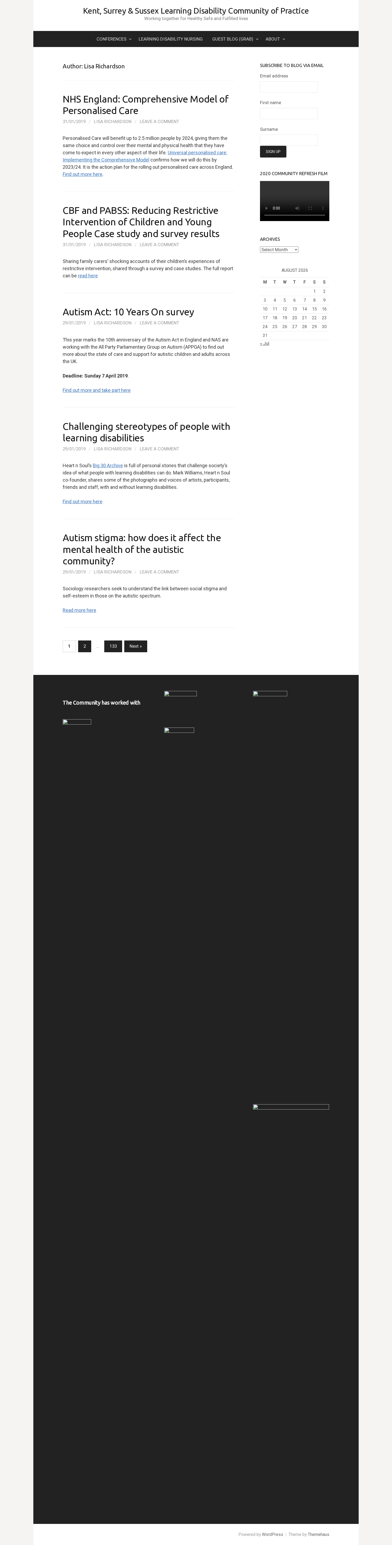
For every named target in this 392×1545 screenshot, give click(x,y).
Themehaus (318, 1534)
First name (270, 102)
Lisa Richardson (112, 121)
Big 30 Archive (108, 465)
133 (113, 646)
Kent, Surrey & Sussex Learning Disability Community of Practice (196, 10)
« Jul (264, 343)
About (273, 39)
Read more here (79, 610)
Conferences (111, 39)
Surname (269, 129)
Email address (274, 75)
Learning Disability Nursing (171, 39)
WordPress (272, 1534)
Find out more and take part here (97, 390)
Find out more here (82, 174)
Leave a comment (159, 121)
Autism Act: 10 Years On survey (128, 311)
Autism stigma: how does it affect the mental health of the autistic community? (142, 549)
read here (88, 275)
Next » (136, 646)
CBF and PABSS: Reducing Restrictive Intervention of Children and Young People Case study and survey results (141, 222)
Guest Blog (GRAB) (232, 39)
